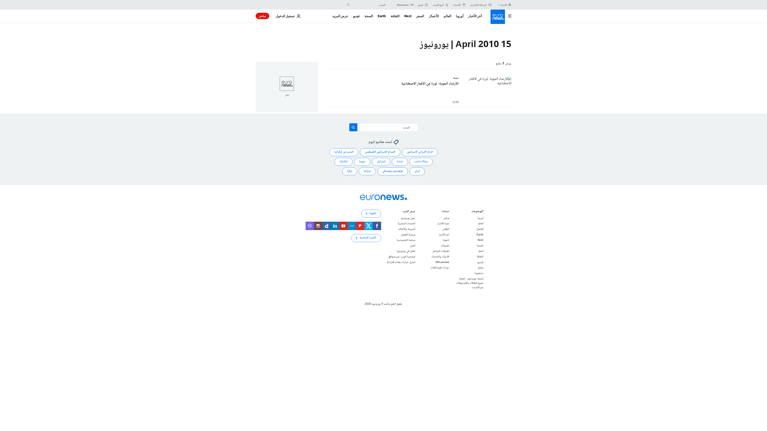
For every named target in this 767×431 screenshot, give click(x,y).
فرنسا (400, 161)
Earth (382, 16)
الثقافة (395, 16)
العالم (447, 16)
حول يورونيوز (408, 218)
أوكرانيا (344, 161)
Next (407, 16)
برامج (480, 267)
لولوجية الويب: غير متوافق (401, 256)
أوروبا (459, 16)
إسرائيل (381, 161)
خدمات (445, 212)
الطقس (445, 229)
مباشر (262, 16)
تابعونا (446, 240)
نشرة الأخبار (443, 223)
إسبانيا (367, 171)
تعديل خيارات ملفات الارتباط (401, 262)
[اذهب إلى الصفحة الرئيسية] (498, 17)
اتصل (412, 245)
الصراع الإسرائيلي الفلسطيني (380, 152)
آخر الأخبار (475, 16)
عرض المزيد (409, 212)
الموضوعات (477, 212)
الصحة (369, 16)
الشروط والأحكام (406, 229)
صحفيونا (478, 273)
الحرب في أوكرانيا (343, 152)
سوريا (362, 161)
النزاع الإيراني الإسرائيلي (420, 152)
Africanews (442, 262)
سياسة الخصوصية (406, 240)
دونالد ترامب (421, 161)
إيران (417, 171)
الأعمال (434, 16)
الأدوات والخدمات (440, 256)
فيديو (356, 16)
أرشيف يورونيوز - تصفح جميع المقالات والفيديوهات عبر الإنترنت (469, 283)
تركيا (349, 171)
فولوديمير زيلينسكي (392, 171)
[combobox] (368, 5)
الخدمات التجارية (406, 223)
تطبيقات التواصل (440, 251)
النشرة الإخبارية (368, 238)
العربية (504, 4)
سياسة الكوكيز (408, 234)
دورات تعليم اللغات (440, 267)
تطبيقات (445, 245)
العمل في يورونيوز (406, 251)
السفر (420, 16)
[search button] (348, 5)
